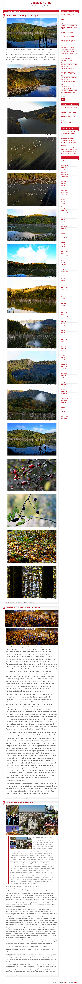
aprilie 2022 (63, 219)
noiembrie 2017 (64, 289)
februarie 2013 (64, 414)
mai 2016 (63, 328)
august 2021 (63, 228)
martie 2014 (63, 386)
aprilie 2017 (63, 303)
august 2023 (63, 197)
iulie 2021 (63, 231)
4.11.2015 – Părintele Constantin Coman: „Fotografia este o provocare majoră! (69, 83)
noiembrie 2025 (64, 165)
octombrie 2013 (64, 398)
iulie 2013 (63, 405)
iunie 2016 (63, 325)
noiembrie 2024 (64, 174)
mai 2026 (63, 160)
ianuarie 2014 (64, 391)
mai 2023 (63, 203)
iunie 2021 (63, 233)
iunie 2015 (63, 353)
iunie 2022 (63, 215)
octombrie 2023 (64, 192)
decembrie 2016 (64, 312)
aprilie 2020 (63, 246)
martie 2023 (63, 208)
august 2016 (63, 321)
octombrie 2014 (64, 371)
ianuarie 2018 (64, 285)
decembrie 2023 (64, 188)
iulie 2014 (63, 377)
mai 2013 (63, 409)
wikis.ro (63, 142)
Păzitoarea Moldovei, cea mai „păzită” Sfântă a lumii (23, 607)
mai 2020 (63, 244)
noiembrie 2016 (64, 314)
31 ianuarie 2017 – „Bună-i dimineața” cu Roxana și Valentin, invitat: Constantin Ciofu (69, 32)
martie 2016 (63, 332)
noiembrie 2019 (64, 253)
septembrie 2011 (64, 418)
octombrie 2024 (64, 176)
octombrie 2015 (64, 343)
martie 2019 (63, 267)
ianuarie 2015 (64, 364)
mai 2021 (63, 235)
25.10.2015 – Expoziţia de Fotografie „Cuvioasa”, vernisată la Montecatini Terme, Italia (69, 92)
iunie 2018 (63, 280)
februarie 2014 (64, 389)
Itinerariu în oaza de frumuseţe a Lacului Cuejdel (22, 16)
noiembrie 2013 (64, 396)
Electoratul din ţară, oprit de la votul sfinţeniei (21, 802)
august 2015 (63, 348)
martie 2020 (63, 249)
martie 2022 (63, 221)
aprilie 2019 (63, 264)
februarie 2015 (64, 362)
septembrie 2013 (64, 400)
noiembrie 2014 (64, 368)
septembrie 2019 (64, 258)
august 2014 (63, 375)
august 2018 (63, 276)
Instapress (63, 147)
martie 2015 (63, 359)
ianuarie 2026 (64, 163)
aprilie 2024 (63, 183)
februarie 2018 (64, 282)
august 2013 (63, 402)
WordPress (65, 982)
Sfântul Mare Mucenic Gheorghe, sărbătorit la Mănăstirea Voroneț (69, 133)
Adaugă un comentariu (29, 602)
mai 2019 (63, 262)
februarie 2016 (64, 334)
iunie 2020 (63, 242)
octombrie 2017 (64, 292)
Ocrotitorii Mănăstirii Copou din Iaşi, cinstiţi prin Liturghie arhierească (69, 144)
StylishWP (75, 982)
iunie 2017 (63, 298)
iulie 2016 (63, 323)
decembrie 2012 (64, 416)
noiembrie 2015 (64, 341)
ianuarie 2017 (64, 310)
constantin (20, 602)
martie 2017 (63, 305)
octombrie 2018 (64, 271)
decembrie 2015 (64, 339)
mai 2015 (63, 355)
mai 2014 (63, 382)
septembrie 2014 (64, 373)
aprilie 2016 (63, 330)
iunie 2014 (63, 380)
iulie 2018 (63, 278)
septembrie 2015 (64, 346)
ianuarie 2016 (64, 337)
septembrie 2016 (64, 319)
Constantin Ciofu (41, 2)
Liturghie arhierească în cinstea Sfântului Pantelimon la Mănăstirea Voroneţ (68, 139)
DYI (61, 151)
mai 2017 (63, 301)
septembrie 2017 (64, 294)
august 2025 (63, 167)
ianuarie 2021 (64, 237)
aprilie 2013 (63, 411)
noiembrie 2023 (64, 190)
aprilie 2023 (63, 206)
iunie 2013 (63, 407)
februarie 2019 (64, 269)
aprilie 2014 (63, 384)
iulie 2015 (63, 350)
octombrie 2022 (64, 212)
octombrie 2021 (64, 224)
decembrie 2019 (64, 251)
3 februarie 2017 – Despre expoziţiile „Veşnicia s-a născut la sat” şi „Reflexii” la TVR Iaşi (69, 27)
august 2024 (63, 181)
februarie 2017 (64, 307)
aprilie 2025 (63, 172)
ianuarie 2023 (64, 210)
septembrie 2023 (64, 194)
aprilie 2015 (63, 357)
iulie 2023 (63, 199)
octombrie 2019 (64, 255)
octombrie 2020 (64, 240)
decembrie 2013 (64, 393)
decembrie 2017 (64, 287)
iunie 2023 (63, 201)
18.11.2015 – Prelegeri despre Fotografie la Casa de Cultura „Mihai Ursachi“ (68, 74)
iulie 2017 (63, 296)
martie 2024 (63, 185)
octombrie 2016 (64, 316)
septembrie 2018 (64, 273)
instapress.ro (64, 131)
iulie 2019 (63, 260)
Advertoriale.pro (64, 137)
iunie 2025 (63, 169)
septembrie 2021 (64, 226)
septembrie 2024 (64, 179)
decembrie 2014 (64, 366)
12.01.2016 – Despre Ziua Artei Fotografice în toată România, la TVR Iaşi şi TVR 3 (69, 53)
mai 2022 (63, 217)
